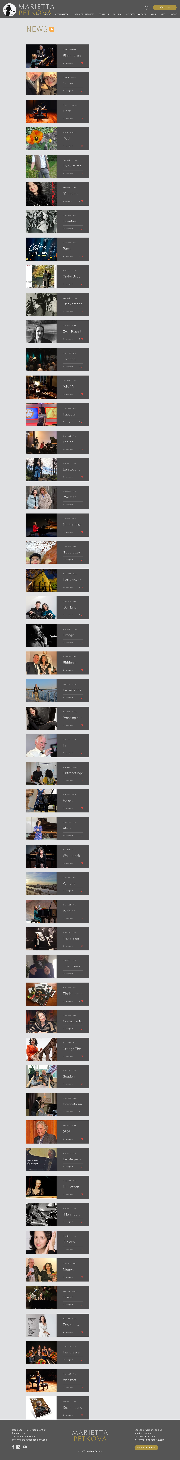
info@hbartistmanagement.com (29, 1440)
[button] (147, 7)
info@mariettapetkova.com (150, 1440)
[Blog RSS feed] (51, 29)
